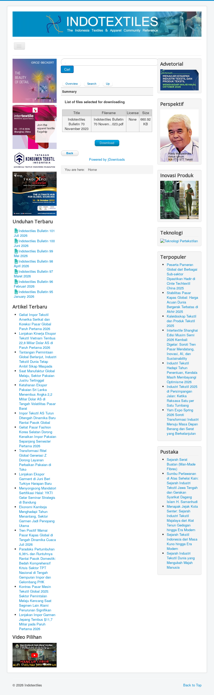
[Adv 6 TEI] (35, 193)
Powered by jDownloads (107, 159)
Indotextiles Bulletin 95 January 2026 (33, 294)
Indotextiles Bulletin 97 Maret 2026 (33, 273)
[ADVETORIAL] (179, 79)
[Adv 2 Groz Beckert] (35, 81)
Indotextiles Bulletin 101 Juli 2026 (34, 233)
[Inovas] (179, 199)
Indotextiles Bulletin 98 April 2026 (33, 263)
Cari (67, 69)
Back (69, 153)
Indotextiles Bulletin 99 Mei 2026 (33, 253)
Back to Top (192, 684)
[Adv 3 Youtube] (35, 654)
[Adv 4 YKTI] (35, 159)
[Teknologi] (179, 240)
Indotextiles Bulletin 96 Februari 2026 (33, 284)
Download (107, 143)
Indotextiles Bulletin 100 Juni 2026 (34, 243)
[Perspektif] (179, 135)
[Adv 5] (35, 126)
